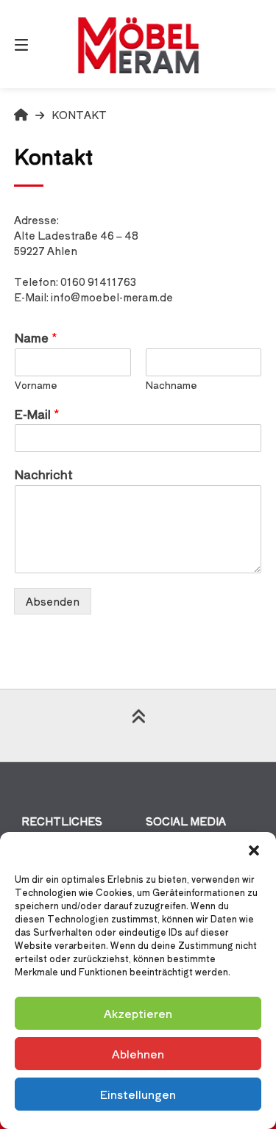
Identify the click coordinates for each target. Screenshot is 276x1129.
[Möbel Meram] (21, 114)
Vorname (36, 385)
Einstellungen (138, 1094)
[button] (254, 850)
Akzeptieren (138, 1013)
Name (36, 337)
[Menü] (39, 44)
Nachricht (44, 474)
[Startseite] (138, 44)
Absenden (52, 601)
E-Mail (37, 414)
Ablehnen (138, 1053)
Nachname (171, 385)
